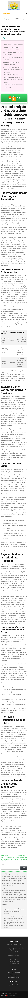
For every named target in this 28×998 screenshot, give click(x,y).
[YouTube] (18, 985)
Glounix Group (12, 995)
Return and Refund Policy (14, 977)
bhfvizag (4, 38)
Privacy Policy (14, 975)
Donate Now (6, 13)
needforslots (20, 186)
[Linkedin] (15, 985)
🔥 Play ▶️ (14, 98)
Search (2, 864)
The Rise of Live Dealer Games (12, 67)
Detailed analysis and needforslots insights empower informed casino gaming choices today (13, 47)
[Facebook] (9, 985)
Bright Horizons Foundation (11, 993)
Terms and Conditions (14, 972)
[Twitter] (12, 985)
